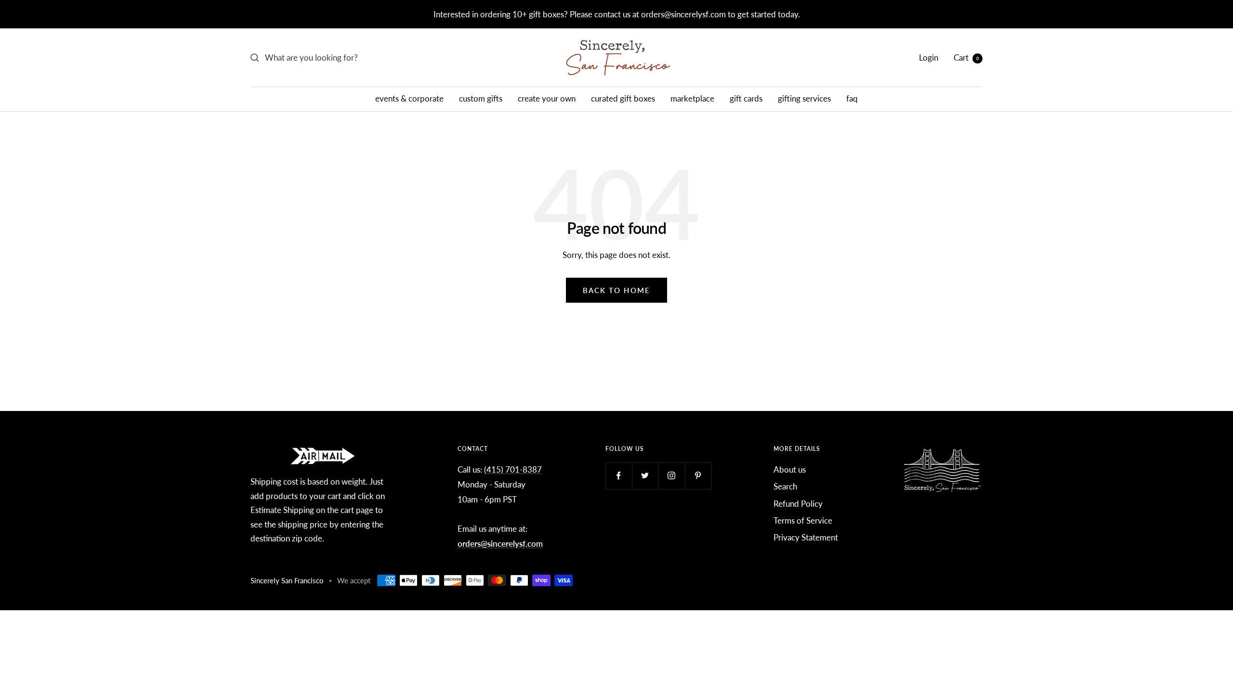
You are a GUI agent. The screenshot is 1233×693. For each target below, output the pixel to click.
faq (852, 98)
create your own (547, 98)
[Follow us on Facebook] (618, 475)
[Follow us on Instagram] (671, 475)
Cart (966, 57)
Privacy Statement (806, 537)
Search (785, 486)
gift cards (746, 98)
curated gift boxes (623, 98)
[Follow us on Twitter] (645, 475)
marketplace (692, 98)
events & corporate (409, 98)
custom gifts (480, 98)
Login (928, 57)
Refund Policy (798, 504)
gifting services (804, 98)
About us (790, 469)
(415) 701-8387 (513, 469)
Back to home (616, 290)
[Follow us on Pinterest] (698, 475)
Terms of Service (803, 520)
